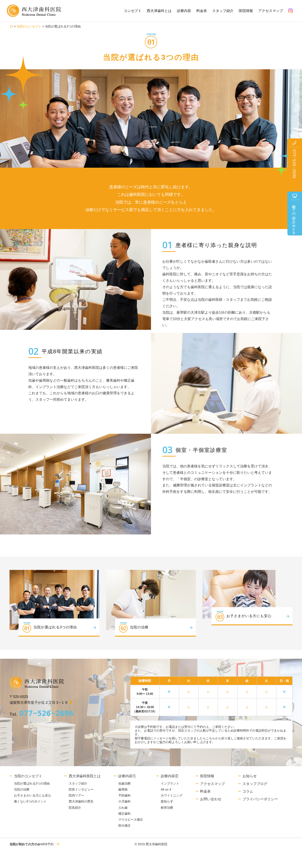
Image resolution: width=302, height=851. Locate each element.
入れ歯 (123, 807)
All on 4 (166, 789)
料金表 (201, 11)
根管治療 (167, 807)
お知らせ (250, 776)
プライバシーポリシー (260, 799)
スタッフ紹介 (222, 11)
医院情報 (246, 11)
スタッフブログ (255, 784)
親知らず (167, 801)
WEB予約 (32, 844)
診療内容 (184, 11)
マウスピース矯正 (130, 819)
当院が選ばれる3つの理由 (32, 783)
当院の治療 (21, 789)
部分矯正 (124, 825)
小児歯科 (124, 801)
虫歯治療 (124, 783)
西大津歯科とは (159, 11)
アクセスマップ (270, 11)
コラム (248, 791)
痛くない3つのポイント (30, 801)
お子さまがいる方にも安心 (32, 795)
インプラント (170, 783)
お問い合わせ (210, 799)
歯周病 (123, 789)
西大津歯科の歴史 (81, 801)
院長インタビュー (81, 789)
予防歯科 (124, 795)
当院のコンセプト (29, 26)
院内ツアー (76, 795)
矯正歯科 (124, 813)
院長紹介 (75, 807)
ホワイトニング (171, 795)
